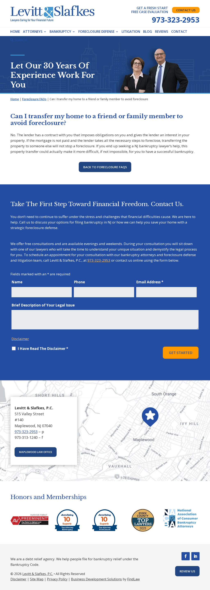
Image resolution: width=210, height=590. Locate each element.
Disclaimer (20, 338)
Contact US (185, 10)
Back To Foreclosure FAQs (105, 167)
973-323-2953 (176, 20)
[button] (205, 559)
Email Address (149, 282)
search (21, 40)
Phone (79, 282)
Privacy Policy (57, 579)
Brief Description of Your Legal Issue (43, 305)
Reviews (161, 31)
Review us (187, 571)
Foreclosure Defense (96, 31)
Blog (147, 31)
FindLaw (133, 579)
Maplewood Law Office (35, 452)
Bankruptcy (60, 31)
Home (15, 31)
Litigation (131, 31)
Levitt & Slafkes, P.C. (37, 574)
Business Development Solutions (96, 579)
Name (16, 282)
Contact (179, 31)
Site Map (36, 579)
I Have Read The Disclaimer (43, 349)
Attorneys (32, 31)
